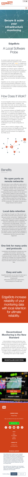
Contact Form (14, 444)
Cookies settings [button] (6, 474)
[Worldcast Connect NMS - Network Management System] (7, 3)
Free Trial (13, 391)
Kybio (16, 63)
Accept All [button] (14, 474)
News (14, 431)
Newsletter (14, 423)
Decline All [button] (22, 474)
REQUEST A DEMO (13, 396)
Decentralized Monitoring (14, 360)
